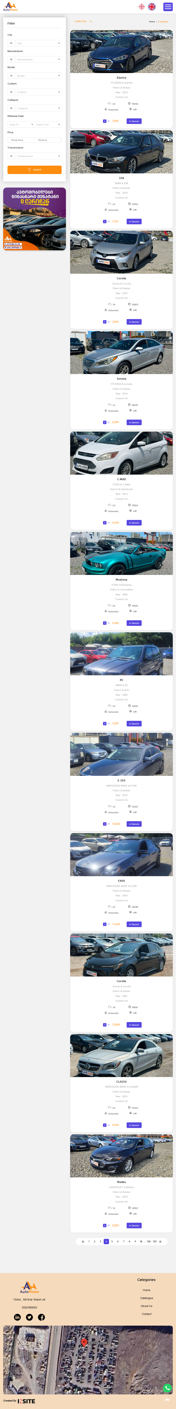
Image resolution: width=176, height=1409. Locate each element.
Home (152, 21)
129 (154, 1241)
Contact (146, 1314)
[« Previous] (83, 1241)
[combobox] (38, 43)
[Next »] (160, 1241)
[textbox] (38, 43)
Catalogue (146, 1298)
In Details (134, 121)
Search (37, 169)
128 (149, 1241)
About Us (146, 1306)
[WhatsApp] (167, 1391)
